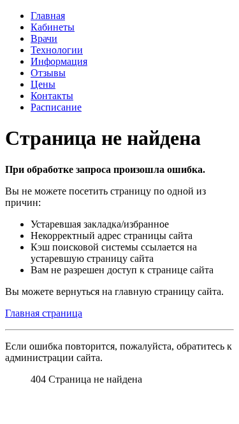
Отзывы (48, 72)
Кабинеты (53, 27)
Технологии (57, 49)
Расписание (56, 107)
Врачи (44, 38)
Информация (59, 61)
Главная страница (43, 313)
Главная (48, 15)
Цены (43, 84)
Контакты (52, 95)
